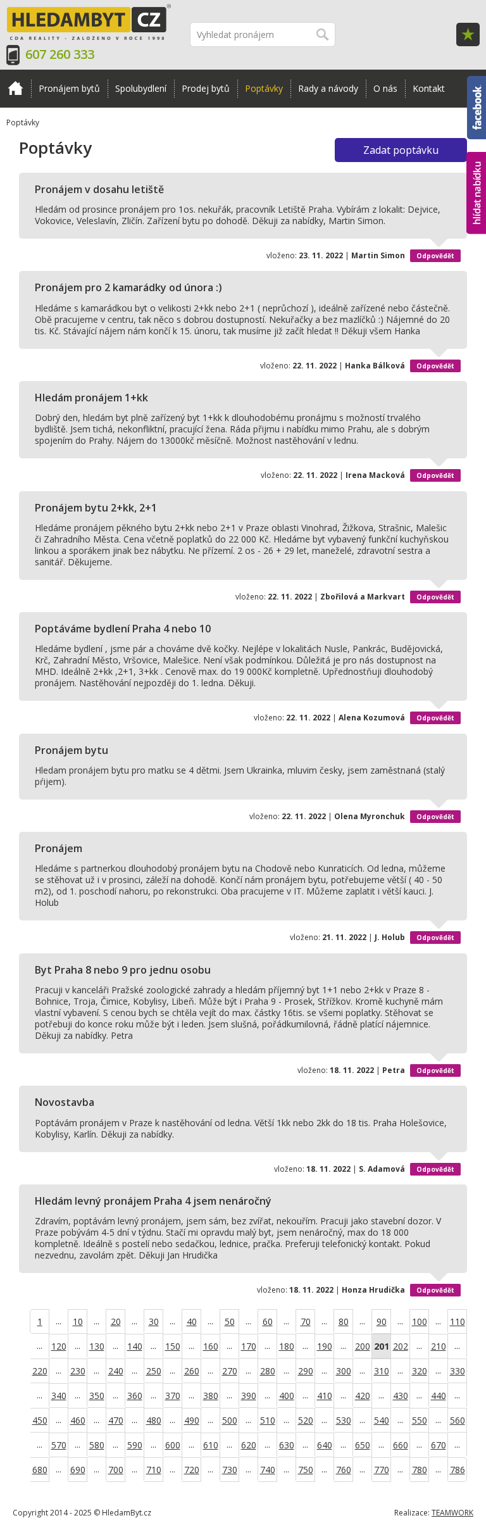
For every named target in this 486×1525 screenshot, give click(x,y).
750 (305, 1470)
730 (229, 1470)
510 (267, 1420)
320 (419, 1371)
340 (58, 1396)
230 (77, 1371)
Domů (15, 89)
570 (58, 1445)
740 (267, 1470)
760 (343, 1470)
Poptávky (264, 88)
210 (438, 1346)
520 (305, 1420)
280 (267, 1371)
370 (172, 1396)
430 (400, 1396)
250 (153, 1371)
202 (400, 1346)
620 (248, 1445)
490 (191, 1420)
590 (134, 1445)
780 (419, 1470)
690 (77, 1470)
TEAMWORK (452, 1512)
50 (230, 1321)
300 (343, 1371)
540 (381, 1420)
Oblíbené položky (468, 34)
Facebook (476, 81)
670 (438, 1445)
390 (248, 1396)
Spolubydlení (140, 88)
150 (172, 1346)
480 (153, 1420)
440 (438, 1396)
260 (191, 1371)
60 (268, 1321)
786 (457, 1470)
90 (382, 1321)
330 (457, 1371)
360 (134, 1396)
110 (457, 1321)
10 (78, 1321)
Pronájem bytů (69, 88)
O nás (385, 88)
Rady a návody (328, 88)
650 (362, 1445)
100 (419, 1321)
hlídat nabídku (476, 169)
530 (343, 1420)
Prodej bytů (206, 88)
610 (210, 1445)
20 (116, 1321)
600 (172, 1445)
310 (381, 1371)
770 (381, 1470)
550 (419, 1420)
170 (248, 1346)
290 (305, 1371)
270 (229, 1371)
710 (153, 1470)
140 (134, 1346)
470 (115, 1420)
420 (362, 1396)
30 (154, 1321)
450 (39, 1420)
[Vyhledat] (323, 34)
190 (324, 1346)
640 (324, 1445)
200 (362, 1346)
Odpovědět (435, 255)
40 (192, 1321)
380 (210, 1396)
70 (306, 1321)
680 (39, 1470)
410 (324, 1396)
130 (96, 1346)
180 (286, 1346)
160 (210, 1346)
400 (286, 1396)
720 (191, 1470)
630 (286, 1445)
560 (457, 1420)
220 (39, 1371)
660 (400, 1445)
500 (229, 1420)
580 (96, 1445)
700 (115, 1470)
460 (77, 1420)
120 (58, 1346)
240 (115, 1371)
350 (96, 1396)
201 (381, 1346)
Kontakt (429, 88)
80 (344, 1321)
